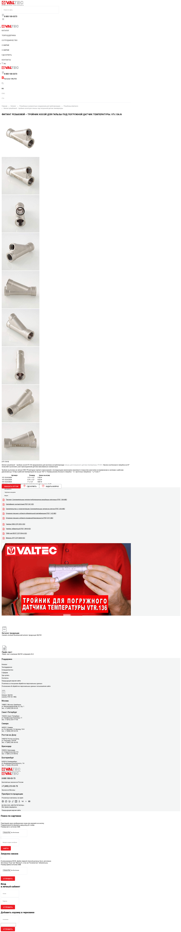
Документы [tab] (8, 489)
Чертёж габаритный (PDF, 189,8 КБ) (18, 529)
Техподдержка (9, 35)
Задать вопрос (52, 486)
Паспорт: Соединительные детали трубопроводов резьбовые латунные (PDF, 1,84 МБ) (36, 499)
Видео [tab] (6, 495)
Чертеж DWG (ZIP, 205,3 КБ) (15, 524)
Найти (5, 848)
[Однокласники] (19, 802)
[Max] (6, 802)
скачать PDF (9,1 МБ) (9, 697)
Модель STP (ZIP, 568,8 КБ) (15, 538)
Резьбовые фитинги (71, 106)
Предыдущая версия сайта (11, 681)
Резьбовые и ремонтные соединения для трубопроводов (39, 106)
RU (5, 64)
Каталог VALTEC (10, 79)
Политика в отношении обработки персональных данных (22, 683)
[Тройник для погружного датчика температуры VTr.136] (66, 615)
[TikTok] (13, 802)
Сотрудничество (9, 40)
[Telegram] (3, 802)
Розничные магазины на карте (12, 798)
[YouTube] (29, 802)
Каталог (5, 30)
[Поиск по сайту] (3, 64)
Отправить (8, 879)
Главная (4, 106)
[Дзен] (26, 802)
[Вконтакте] (22, 802)
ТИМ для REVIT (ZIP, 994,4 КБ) (16, 533)
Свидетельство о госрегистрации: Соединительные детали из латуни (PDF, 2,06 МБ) (35, 509)
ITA (3, 98)
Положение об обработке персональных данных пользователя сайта (26, 686)
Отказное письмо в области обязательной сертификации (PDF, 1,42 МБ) (31, 513)
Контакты (6, 60)
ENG (3, 93)
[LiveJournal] (9, 802)
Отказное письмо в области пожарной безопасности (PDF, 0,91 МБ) (29, 518)
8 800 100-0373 (10, 16)
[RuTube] (16, 802)
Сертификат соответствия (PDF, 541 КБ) (20, 504)
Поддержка (7, 659)
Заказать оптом (11, 486)
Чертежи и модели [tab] (10, 492)
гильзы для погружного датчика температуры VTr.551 (83, 465)
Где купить (7, 55)
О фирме (5, 45)
